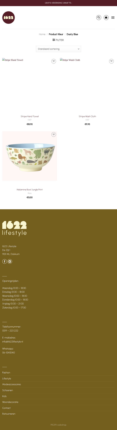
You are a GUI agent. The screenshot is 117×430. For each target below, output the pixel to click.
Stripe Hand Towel (30, 116)
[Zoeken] (98, 17)
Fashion (6, 372)
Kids (4, 396)
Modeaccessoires (11, 384)
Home (42, 34)
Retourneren (8, 413)
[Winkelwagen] (106, 17)
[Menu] (113, 17)
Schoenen (7, 390)
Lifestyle (6, 378)
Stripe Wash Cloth (87, 116)
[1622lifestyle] (8, 17)
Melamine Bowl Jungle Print (30, 189)
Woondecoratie (10, 402)
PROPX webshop (58, 424)
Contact (6, 408)
